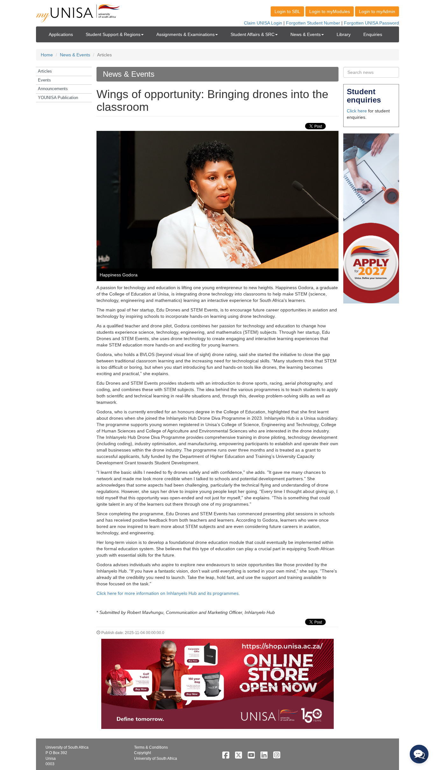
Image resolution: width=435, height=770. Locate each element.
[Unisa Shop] (217, 683)
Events (44, 80)
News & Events (75, 54)
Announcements (53, 88)
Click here (357, 110)
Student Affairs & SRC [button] (253, 34)
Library (344, 34)
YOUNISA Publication (58, 97)
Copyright (142, 753)
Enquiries (372, 34)
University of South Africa (155, 758)
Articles (45, 71)
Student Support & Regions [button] (113, 34)
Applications (61, 34)
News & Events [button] (305, 34)
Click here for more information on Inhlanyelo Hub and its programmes (167, 593)
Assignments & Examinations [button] (185, 34)
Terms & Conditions (151, 747)
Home (47, 54)
